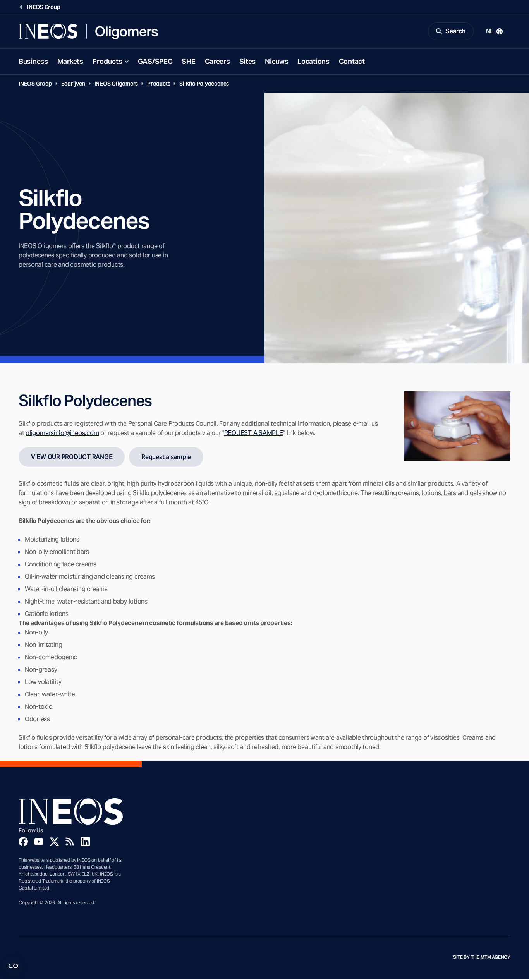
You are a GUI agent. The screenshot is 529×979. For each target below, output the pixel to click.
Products (107, 61)
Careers (217, 61)
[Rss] (69, 841)
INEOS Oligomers (116, 83)
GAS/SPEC (155, 61)
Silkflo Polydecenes (204, 83)
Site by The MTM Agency (481, 957)
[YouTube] (38, 841)
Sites (247, 61)
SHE (188, 61)
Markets (70, 61)
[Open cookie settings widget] (13, 966)
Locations (313, 61)
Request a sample (166, 457)
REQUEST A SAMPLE (253, 433)
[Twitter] (54, 841)
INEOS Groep (35, 83)
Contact (352, 61)
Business (33, 61)
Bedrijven (73, 83)
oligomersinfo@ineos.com (62, 433)
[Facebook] (23, 841)
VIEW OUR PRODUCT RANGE (71, 457)
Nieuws (276, 61)
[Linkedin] (85, 841)
